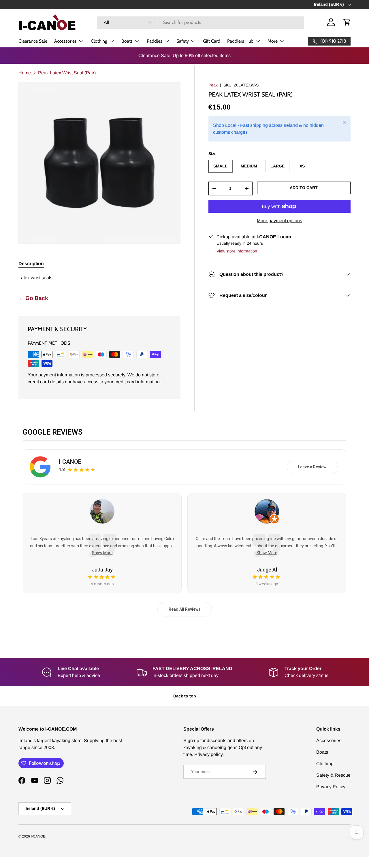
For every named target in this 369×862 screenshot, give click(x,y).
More (273, 41)
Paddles (154, 41)
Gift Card (211, 41)
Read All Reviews (185, 609)
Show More (102, 552)
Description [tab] (31, 263)
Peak (213, 85)
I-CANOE (70, 461)
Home (24, 72)
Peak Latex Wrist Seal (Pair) (67, 72)
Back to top (184, 696)
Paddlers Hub (240, 41)
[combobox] (200, 22)
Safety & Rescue (333, 775)
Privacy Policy (330, 786)
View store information (236, 251)
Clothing (99, 41)
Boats (127, 41)
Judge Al (267, 570)
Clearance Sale (32, 41)
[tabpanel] (99, 277)
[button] (347, 22)
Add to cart (304, 187)
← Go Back (33, 298)
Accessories (65, 41)
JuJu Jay (102, 570)
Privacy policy (208, 754)
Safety (182, 41)
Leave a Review (312, 467)
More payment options (279, 220)
